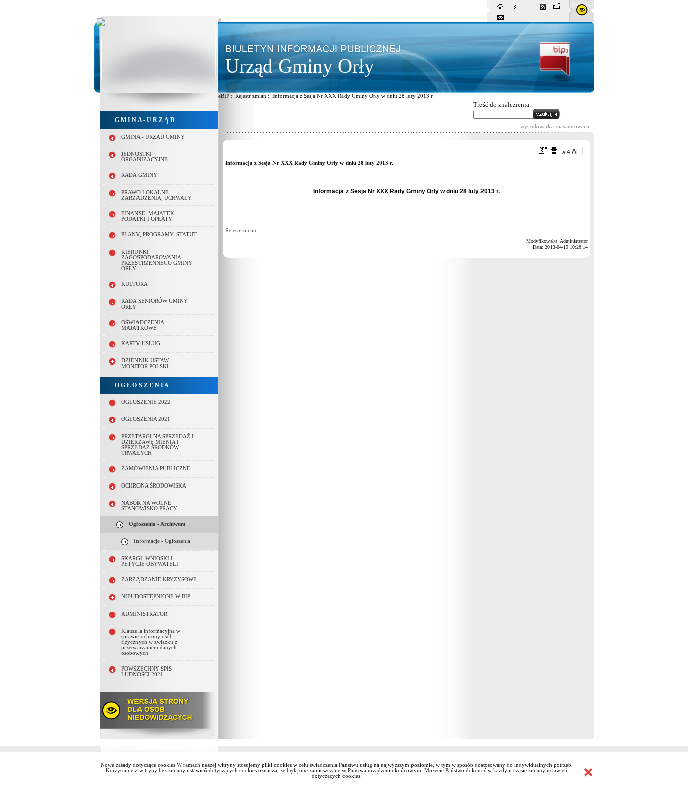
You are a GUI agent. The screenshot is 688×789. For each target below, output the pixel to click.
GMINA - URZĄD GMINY (153, 137)
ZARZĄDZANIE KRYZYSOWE (159, 579)
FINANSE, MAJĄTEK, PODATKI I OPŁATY (148, 216)
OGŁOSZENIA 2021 (145, 419)
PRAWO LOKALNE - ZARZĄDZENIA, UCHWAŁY (156, 195)
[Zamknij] (588, 772)
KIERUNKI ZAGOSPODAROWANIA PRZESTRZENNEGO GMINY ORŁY (156, 260)
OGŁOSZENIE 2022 (145, 402)
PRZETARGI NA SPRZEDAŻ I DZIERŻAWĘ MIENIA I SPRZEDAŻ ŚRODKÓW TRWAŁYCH (157, 445)
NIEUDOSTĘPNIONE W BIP (155, 596)
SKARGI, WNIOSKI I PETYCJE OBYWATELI (149, 561)
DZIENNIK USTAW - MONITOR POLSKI (146, 363)
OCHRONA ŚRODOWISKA (153, 486)
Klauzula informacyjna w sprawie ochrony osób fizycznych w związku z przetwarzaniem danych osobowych (150, 642)
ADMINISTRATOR (144, 614)
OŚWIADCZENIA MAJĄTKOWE (142, 325)
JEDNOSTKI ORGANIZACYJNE (144, 156)
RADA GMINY (139, 175)
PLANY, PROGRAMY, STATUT (159, 234)
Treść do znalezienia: (502, 104)
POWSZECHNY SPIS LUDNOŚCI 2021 (146, 671)
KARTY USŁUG (140, 343)
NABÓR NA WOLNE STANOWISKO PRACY (149, 505)
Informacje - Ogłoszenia (162, 541)
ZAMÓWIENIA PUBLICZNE (155, 468)
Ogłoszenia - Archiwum (157, 524)
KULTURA (134, 284)
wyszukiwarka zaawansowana (554, 126)
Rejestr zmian (240, 230)
